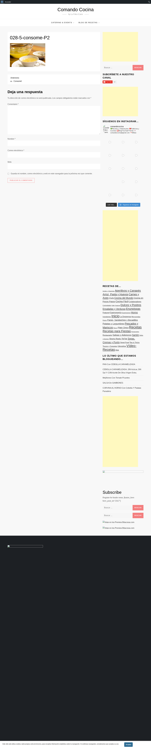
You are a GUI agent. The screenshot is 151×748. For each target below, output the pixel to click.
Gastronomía (115, 312)
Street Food (124, 342)
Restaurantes (135, 331)
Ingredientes (107, 317)
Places (115, 328)
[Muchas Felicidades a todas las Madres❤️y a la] (110, 182)
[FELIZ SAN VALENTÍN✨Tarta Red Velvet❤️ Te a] (123, 169)
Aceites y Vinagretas (108, 291)
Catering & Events (61, 22)
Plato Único (123, 327)
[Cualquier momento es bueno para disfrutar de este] (110, 195)
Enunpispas (133, 308)
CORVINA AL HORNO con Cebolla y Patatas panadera (122, 389)
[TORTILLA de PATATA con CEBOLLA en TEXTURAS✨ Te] (136, 155)
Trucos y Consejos (110, 346)
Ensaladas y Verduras (114, 309)
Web (9, 162)
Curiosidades (107, 305)
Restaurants (107, 335)
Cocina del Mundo (123, 298)
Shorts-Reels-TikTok (118, 339)
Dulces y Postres (131, 305)
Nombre (11, 139)
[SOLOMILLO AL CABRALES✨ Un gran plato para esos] (123, 195)
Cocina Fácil (121, 301)
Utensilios (122, 346)
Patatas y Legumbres (113, 323)
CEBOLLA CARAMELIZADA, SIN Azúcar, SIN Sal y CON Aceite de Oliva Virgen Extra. (122, 371)
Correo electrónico (16, 150)
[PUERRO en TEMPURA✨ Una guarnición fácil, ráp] (136, 195)
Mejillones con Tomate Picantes (116, 378)
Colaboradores (135, 302)
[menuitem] (2, 2)
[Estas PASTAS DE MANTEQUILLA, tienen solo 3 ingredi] (136, 142)
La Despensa (125, 317)
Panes (105, 320)
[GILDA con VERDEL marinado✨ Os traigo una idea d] (123, 182)
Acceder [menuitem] (8, 2)
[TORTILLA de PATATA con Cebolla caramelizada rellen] (110, 169)
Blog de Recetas (88, 22)
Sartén (135, 335)
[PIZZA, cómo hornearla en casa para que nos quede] (136, 169)
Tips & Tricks (135, 342)
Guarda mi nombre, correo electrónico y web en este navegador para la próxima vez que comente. (51, 174)
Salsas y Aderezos (122, 335)
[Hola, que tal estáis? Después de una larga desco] (110, 155)
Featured (106, 313)
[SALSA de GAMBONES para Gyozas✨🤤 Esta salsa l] (136, 182)
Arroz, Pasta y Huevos (115, 294)
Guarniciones (126, 313)
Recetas (135, 327)
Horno (134, 312)
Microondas (136, 317)
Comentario (13, 104)
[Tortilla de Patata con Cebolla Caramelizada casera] (110, 142)
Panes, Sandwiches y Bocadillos (122, 320)
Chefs (111, 298)
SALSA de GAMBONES (113, 383)
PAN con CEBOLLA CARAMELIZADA (119, 364)
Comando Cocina (75, 9)
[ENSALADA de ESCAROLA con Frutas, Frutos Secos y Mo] (123, 155)
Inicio (115, 316)
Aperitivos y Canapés (128, 290)
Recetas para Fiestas (117, 331)
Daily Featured (116, 305)
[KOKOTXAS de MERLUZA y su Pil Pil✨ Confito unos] (123, 142)
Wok (117, 350)
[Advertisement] (120, 46)
